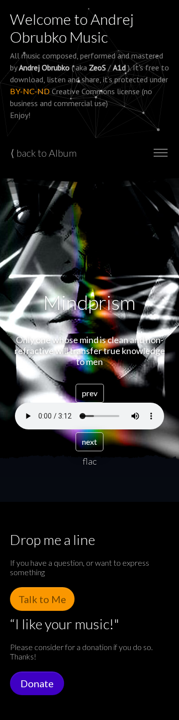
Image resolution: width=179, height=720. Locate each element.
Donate (37, 683)
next (89, 441)
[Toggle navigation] (160, 153)
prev (89, 393)
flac (89, 461)
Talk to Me (42, 599)
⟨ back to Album (43, 153)
